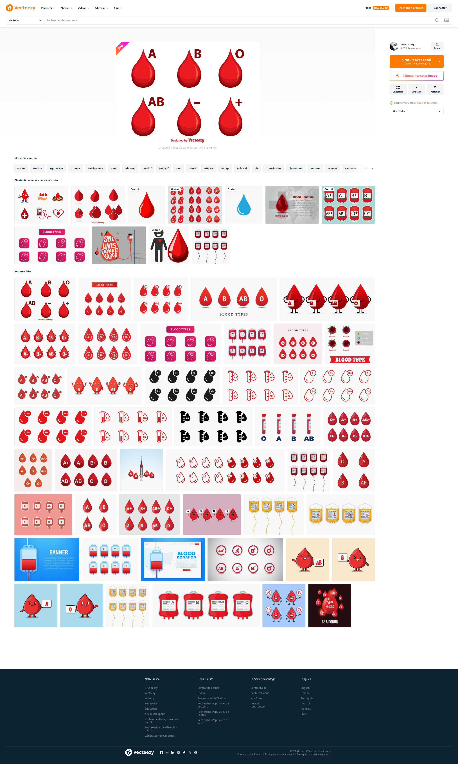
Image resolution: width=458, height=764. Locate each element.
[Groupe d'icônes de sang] (45, 299)
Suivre (437, 48)
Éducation (151, 708)
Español (305, 693)
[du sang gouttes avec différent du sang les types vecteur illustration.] (33, 470)
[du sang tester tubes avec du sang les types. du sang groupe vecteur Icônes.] (288, 426)
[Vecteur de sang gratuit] (41, 205)
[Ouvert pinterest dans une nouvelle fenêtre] (178, 752)
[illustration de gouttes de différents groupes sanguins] (354, 470)
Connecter (440, 8)
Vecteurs (46, 8)
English (305, 687)
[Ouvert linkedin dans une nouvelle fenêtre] (172, 752)
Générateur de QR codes (160, 735)
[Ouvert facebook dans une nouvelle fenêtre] (161, 752)
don (178, 168)
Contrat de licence (209, 687)
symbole (350, 168)
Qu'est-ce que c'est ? (427, 102)
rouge (225, 168)
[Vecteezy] (20, 8)
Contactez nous (260, 693)
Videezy (149, 698)
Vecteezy (150, 693)
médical (242, 168)
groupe (75, 168)
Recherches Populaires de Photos (213, 713)
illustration (296, 168)
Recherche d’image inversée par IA (162, 720)
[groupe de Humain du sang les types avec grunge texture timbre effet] (245, 559)
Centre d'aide (259, 687)
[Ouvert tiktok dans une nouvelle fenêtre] (184, 752)
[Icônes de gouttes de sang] (98, 205)
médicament (95, 168)
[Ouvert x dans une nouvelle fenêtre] (190, 752)
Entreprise (151, 703)
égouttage (56, 168)
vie (256, 168)
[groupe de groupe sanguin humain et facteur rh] (39, 386)
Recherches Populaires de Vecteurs (213, 705)
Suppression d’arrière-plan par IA (161, 729)
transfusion (273, 168)
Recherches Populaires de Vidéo (213, 721)
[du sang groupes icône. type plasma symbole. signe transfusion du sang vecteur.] (225, 470)
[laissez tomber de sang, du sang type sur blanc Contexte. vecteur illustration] (44, 343)
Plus (116, 8)
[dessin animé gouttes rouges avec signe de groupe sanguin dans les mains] (307, 559)
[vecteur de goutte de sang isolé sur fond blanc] (146, 205)
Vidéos (82, 8)
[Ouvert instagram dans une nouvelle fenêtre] (167, 752)
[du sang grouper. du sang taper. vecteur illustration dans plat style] (350, 343)
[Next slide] (369, 168)
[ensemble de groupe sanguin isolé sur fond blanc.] (95, 514)
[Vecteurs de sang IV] (348, 205)
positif (147, 168)
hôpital (208, 168)
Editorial (100, 8)
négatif (163, 168)
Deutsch (306, 703)
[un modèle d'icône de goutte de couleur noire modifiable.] (244, 205)
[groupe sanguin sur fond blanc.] (149, 514)
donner (332, 168)
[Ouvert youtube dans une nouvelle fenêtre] (195, 752)
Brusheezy (151, 687)
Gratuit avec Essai (416, 61)
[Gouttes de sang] (195, 205)
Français (306, 708)
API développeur (155, 714)
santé (192, 168)
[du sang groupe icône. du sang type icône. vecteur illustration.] (298, 343)
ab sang (130, 168)
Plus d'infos (399, 111)
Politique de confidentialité (279, 754)
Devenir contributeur (258, 705)
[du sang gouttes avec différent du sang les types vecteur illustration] (234, 299)
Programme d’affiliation (212, 698)
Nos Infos (256, 698)
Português (307, 698)
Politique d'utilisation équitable (313, 754)
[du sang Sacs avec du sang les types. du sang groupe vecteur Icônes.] (247, 343)
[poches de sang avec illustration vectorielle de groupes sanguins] (43, 514)
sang (114, 168)
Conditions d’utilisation (249, 754)
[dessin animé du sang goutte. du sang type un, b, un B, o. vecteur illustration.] (104, 386)
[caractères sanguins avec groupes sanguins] (212, 514)
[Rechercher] (437, 20)
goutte (37, 168)
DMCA (201, 693)
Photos (64, 8)
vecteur (315, 168)
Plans (368, 8)
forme (21, 168)
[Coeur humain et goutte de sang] (169, 245)
